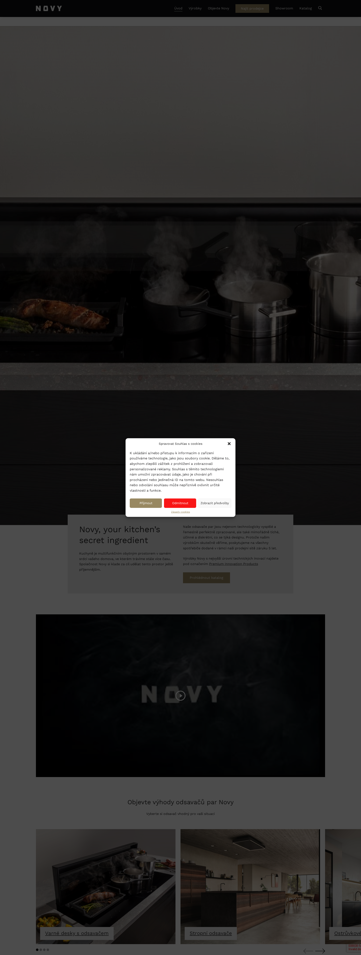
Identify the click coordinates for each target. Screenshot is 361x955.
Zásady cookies (180, 511)
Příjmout (146, 503)
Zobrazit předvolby (215, 503)
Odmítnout (180, 503)
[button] (229, 444)
